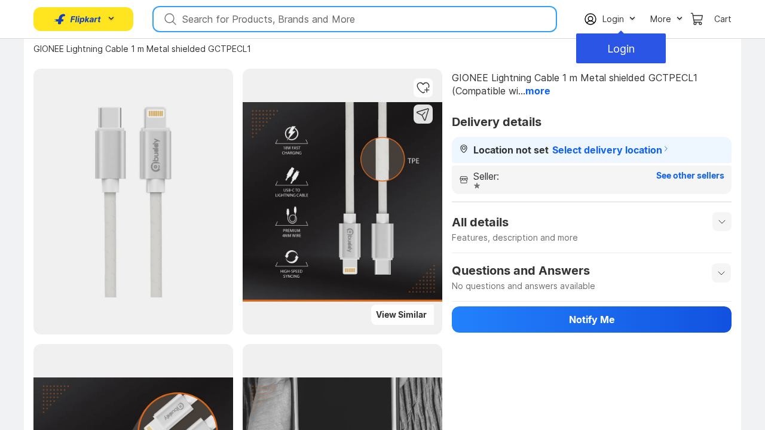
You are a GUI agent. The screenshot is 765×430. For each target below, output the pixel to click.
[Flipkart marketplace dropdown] (77, 19)
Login (621, 48)
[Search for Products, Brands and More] (169, 19)
